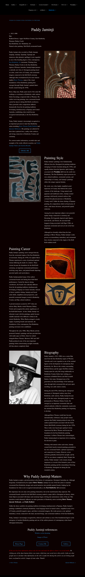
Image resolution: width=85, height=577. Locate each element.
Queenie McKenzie (15, 129)
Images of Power (42, 537)
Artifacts (42, 10)
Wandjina (73, 5)
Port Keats (54, 5)
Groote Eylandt (43, 5)
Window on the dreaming (42, 533)
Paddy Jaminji (37, 20)
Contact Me (42, 544)
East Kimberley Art (29, 20)
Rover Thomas (18, 80)
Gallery (13, 5)
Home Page (19, 544)
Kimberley (52, 10)
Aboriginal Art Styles (20, 20)
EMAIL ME (25, 151)
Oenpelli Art (22, 5)
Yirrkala (32, 5)
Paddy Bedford (32, 126)
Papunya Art (32, 10)
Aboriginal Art (12, 20)
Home (7, 5)
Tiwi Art (63, 5)
